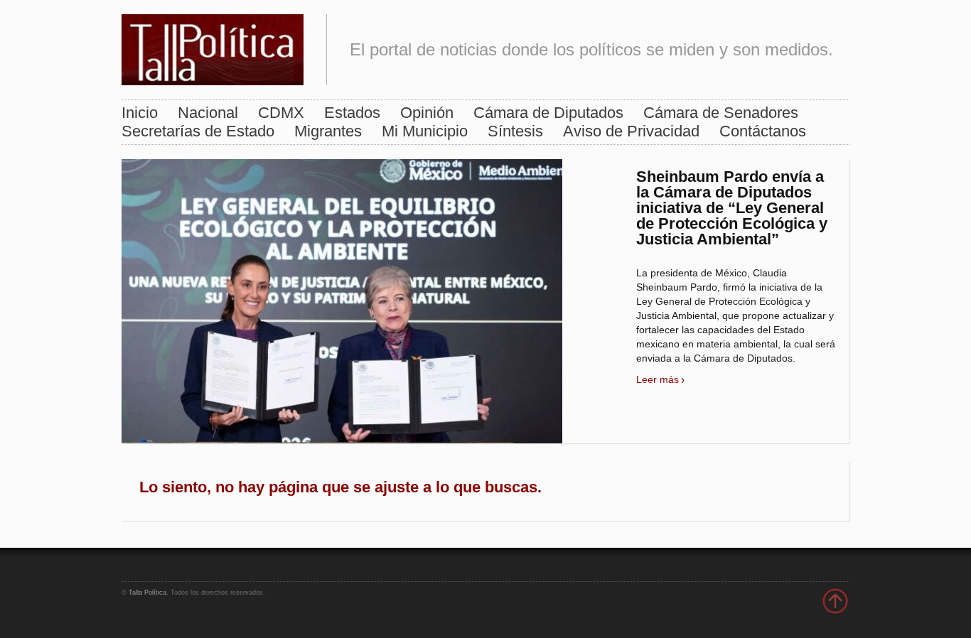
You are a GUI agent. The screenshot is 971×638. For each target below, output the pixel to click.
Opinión (427, 112)
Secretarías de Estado (198, 131)
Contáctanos (762, 131)
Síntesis (515, 131)
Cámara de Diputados (548, 112)
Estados (352, 112)
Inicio (140, 112)
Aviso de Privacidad (631, 131)
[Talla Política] (213, 46)
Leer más (657, 379)
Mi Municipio (425, 131)
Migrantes (328, 131)
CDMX (281, 112)
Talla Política (147, 592)
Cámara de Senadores (720, 112)
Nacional (208, 112)
